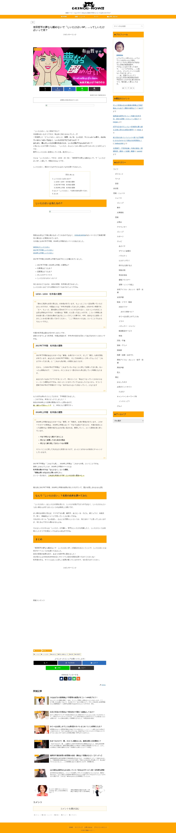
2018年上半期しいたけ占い (43, 253)
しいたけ (37, 654)
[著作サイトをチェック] (61, 678)
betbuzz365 (119, 143)
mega (139, 130)
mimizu (120, 55)
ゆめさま (54, 654)
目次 (67, 175)
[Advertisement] (70, 40)
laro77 (141, 108)
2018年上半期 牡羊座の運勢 (65, 187)
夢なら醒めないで (63, 654)
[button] (94, 89)
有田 (72, 654)
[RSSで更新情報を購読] (78, 678)
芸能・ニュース (47, 650)
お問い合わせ (88, 827)
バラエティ (38, 650)
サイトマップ (79, 827)
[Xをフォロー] (65, 678)
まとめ (56, 193)
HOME (71, 827)
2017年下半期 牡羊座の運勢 (65, 185)
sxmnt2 (139, 151)
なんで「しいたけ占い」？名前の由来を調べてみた (70, 190)
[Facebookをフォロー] (70, 678)
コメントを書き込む (69, 808)
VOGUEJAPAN (80, 235)
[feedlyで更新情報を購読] (74, 678)
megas (115, 122)
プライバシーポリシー (100, 827)
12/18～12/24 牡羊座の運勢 (65, 182)
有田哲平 (78, 654)
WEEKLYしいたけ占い (41, 247)
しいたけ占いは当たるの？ (62, 179)
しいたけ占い (45, 654)
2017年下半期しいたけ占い (43, 250)
